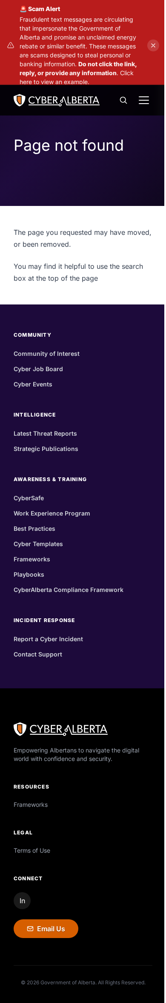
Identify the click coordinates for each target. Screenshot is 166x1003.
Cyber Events (33, 384)
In (22, 900)
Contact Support (38, 654)
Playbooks (29, 574)
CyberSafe (29, 498)
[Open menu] (143, 100)
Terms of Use (32, 850)
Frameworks (32, 559)
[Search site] (123, 100)
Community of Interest (47, 353)
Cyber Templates (38, 543)
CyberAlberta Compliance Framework (68, 589)
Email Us (51, 928)
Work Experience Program (52, 513)
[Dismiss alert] (153, 45)
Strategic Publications (46, 448)
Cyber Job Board (38, 368)
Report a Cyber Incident (48, 638)
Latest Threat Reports (45, 433)
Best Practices (34, 528)
